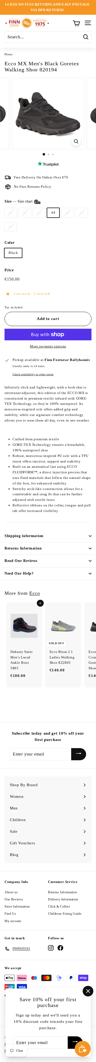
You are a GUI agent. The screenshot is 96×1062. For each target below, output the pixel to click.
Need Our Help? (19, 573)
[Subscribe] (78, 754)
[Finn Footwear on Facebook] (60, 948)
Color (9, 243)
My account (13, 921)
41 (11, 212)
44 (53, 212)
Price (9, 270)
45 (67, 212)
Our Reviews (14, 899)
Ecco (34, 593)
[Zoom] (76, 141)
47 (11, 226)
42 (25, 212)
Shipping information (24, 536)
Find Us (10, 913)
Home (9, 54)
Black (13, 253)
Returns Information (23, 548)
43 (39, 212)
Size (19, 201)
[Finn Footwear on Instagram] (51, 948)
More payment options (48, 346)
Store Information (17, 906)
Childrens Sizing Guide (64, 913)
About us (11, 892)
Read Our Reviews (21, 561)
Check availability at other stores (33, 374)
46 (82, 212)
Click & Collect (59, 906)
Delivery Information (63, 899)
